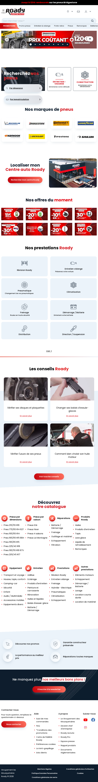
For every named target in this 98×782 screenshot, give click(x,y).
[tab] (31, 44)
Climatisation (74, 292)
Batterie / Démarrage (57, 527)
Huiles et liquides (35, 598)
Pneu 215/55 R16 (11, 525)
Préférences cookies (46, 744)
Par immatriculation (19, 99)
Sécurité (8, 587)
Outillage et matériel (61, 536)
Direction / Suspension (73, 334)
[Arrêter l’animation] (90, 38)
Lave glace (80, 537)
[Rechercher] (92, 21)
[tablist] (49, 44)
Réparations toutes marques (78, 656)
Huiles (78, 525)
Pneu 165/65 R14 (12, 533)
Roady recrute (67, 733)
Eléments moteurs (84, 575)
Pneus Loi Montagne (37, 537)
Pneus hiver (33, 529)
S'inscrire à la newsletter (49, 689)
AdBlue (30, 575)
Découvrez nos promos (27, 643)
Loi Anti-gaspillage (45, 748)
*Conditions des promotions (44, 731)
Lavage (78, 590)
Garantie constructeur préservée (74, 644)
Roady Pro (65, 737)
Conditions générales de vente (44, 777)
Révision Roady (24, 270)
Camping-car (10, 583)
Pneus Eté (32, 525)
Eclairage (32, 579)
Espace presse (68, 741)
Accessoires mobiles (14, 600)
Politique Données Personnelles (44, 773)
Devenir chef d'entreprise (67, 727)
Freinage (24, 312)
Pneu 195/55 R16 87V (14, 550)
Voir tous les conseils (49, 476)
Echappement (58, 540)
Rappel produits (68, 745)
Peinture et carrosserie (33, 589)
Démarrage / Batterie (73, 312)
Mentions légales (44, 769)
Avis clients (41, 752)
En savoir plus (26, 416)
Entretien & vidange (42, 26)
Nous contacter (13, 724)
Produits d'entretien (85, 529)
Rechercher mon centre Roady (25, 180)
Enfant (7, 591)
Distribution (24, 334)
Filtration (55, 544)
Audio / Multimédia (13, 596)
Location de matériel (85, 601)
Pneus (70, 26)
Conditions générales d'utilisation (80, 769)
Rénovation (33, 594)
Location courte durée (83, 596)
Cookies (80, 773)
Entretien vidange (73, 269)
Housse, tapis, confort (14, 579)
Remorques (82, 26)
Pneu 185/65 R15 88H (14, 537)
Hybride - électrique (61, 587)
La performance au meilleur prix (29, 657)
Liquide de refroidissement (83, 543)
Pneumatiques (58, 591)
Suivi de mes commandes (42, 720)
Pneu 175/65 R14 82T (14, 529)
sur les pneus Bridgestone (49, 3)
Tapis (78, 533)
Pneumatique (24, 291)
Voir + (49, 351)
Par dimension (16, 88)
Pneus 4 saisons (35, 533)
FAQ (38, 725)
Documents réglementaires (68, 751)
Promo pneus (24, 26)
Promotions (9, 26)
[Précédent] (7, 40)
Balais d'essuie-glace (37, 603)
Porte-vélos (59, 26)
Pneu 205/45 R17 (12, 554)
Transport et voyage (14, 575)
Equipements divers (13, 604)
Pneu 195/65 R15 (11, 542)
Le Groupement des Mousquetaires (70, 720)
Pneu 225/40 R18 (12, 546)
